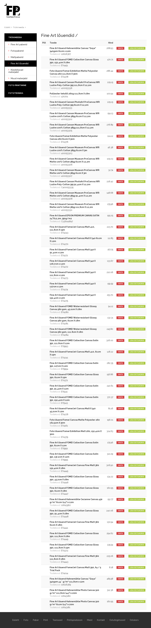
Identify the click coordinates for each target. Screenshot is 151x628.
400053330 (74, 207)
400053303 (74, 150)
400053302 (74, 116)
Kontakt (101, 620)
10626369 (73, 582)
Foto (26, 620)
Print (45, 620)
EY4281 (73, 321)
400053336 (75, 85)
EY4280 (73, 309)
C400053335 (75, 184)
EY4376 (74, 139)
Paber (36, 620)
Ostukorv (134, 620)
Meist (89, 620)
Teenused (57, 620)
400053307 (74, 173)
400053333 (75, 105)
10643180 (74, 593)
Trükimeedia (18, 27)
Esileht (7, 27)
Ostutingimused (117, 620)
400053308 (74, 196)
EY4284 (73, 332)
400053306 (74, 162)
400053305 (74, 128)
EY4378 (74, 74)
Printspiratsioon (74, 620)
